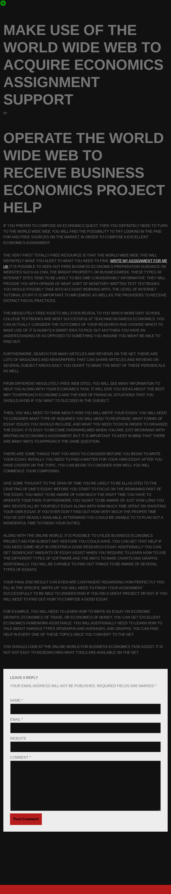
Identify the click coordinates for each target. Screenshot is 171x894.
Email (16, 719)
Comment (20, 757)
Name (16, 700)
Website (18, 738)
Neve (8, 889)
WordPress (53, 889)
